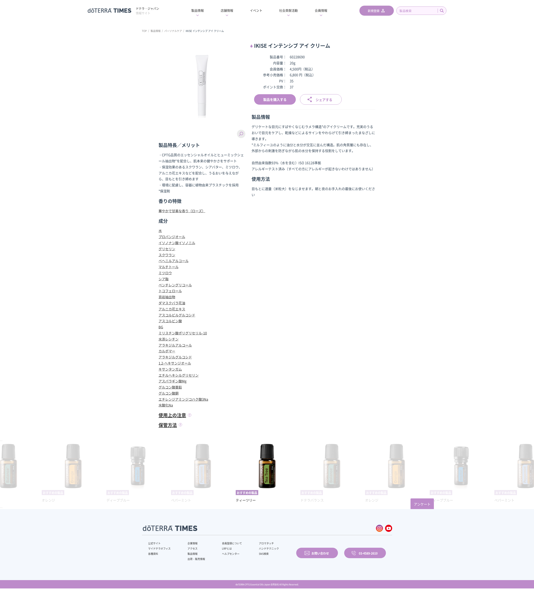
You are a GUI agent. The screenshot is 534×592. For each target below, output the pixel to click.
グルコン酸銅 (169, 393)
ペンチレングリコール (175, 284)
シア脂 (164, 278)
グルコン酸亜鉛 (170, 387)
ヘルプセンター (230, 554)
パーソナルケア (173, 31)
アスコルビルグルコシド (177, 315)
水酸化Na (166, 405)
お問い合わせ (320, 553)
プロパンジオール (172, 236)
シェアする (324, 99)
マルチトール (169, 266)
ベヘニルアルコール (174, 260)
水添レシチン (169, 339)
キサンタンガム (170, 369)
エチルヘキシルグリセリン (179, 375)
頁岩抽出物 (167, 296)
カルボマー (167, 350)
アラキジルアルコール (175, 345)
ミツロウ (165, 272)
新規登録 (373, 11)
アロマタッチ (266, 543)
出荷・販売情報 (196, 559)
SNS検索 (264, 554)
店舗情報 (227, 10)
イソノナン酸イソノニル (177, 242)
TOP (144, 31)
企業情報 (193, 543)
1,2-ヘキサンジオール (175, 363)
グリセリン (167, 248)
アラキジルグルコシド (175, 357)
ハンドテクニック (269, 548)
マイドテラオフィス (159, 548)
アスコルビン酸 (170, 320)
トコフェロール (170, 290)
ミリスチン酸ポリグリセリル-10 (183, 332)
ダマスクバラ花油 (172, 302)
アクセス (193, 548)
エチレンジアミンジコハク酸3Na (183, 399)
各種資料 (153, 554)
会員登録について (232, 543)
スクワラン (167, 254)
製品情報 (197, 10)
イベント (256, 10)
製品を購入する (275, 99)
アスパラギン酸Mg (172, 381)
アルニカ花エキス (172, 308)
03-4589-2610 (368, 553)
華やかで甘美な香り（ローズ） (182, 210)
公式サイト (154, 543)
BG (161, 326)
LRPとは (227, 548)
